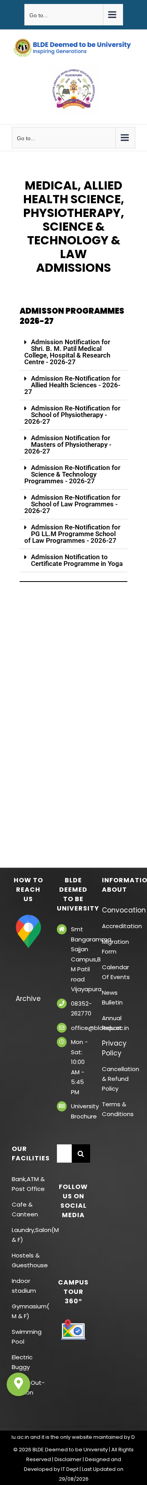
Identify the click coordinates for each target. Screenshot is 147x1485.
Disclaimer (68, 1459)
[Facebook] (62, 1236)
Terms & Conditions (118, 1109)
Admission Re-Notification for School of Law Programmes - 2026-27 (72, 504)
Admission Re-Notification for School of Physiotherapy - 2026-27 (72, 414)
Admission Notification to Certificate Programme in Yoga (77, 560)
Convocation (118, 910)
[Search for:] (64, 1153)
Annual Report (112, 1023)
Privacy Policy (114, 1048)
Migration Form (115, 947)
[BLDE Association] (73, 89)
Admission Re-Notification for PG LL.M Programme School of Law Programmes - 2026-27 (72, 533)
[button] (73, 352)
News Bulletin (112, 997)
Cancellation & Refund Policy (118, 1079)
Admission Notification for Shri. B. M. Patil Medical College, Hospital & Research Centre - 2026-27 (67, 352)
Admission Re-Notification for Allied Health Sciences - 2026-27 (72, 385)
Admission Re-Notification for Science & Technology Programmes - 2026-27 (72, 474)
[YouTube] (84, 1236)
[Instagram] (73, 1250)
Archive (28, 998)
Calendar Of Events (116, 972)
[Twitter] (73, 1236)
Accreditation (118, 926)
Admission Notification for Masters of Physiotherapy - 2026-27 (67, 444)
